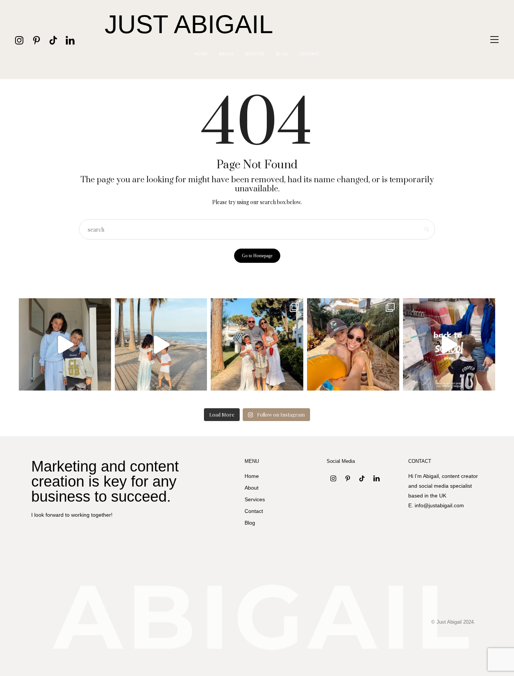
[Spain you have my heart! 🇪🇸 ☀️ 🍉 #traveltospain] (353, 344)
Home (201, 54)
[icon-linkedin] (70, 40)
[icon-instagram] (19, 40)
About (226, 54)
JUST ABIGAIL (189, 24)
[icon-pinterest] (36, 40)
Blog (282, 54)
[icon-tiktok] (53, 40)
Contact (309, 54)
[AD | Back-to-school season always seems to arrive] (449, 344)
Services (255, 54)
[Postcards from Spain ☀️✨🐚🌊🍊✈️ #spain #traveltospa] (257, 344)
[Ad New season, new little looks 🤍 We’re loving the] (65, 344)
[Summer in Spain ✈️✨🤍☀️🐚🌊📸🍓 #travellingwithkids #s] (161, 344)
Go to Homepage (257, 255)
